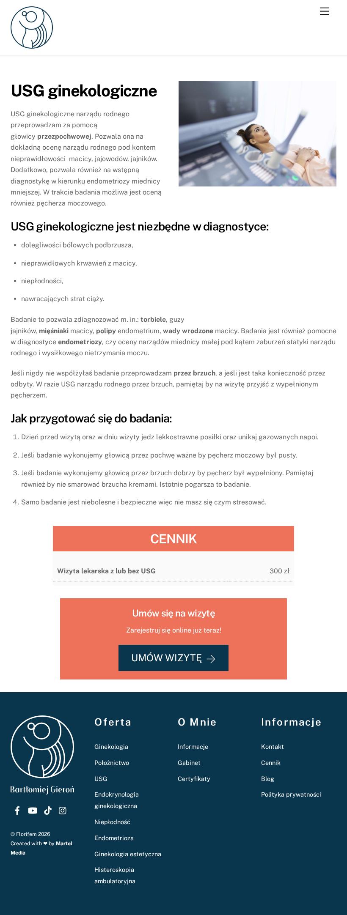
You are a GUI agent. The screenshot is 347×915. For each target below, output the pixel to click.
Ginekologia (111, 746)
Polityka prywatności (291, 794)
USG (100, 778)
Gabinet (189, 762)
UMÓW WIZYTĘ (166, 657)
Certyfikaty (194, 778)
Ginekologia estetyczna (127, 853)
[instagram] (63, 809)
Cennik (271, 762)
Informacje (193, 746)
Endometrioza (114, 837)
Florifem (26, 834)
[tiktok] (48, 809)
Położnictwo (111, 762)
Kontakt (272, 746)
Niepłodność (112, 821)
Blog (267, 778)
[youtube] (32, 809)
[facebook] (17, 809)
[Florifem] (32, 45)
